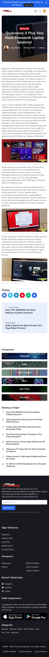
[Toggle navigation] (35, 11)
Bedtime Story (7, 538)
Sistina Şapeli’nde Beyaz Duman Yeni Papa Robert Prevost (23, 327)
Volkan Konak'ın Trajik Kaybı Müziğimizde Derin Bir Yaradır (26, 457)
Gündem (5, 629)
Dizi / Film (25, 389)
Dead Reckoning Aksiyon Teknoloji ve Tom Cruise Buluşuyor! (24, 435)
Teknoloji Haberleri (21, 647)
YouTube (8, 588)
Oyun (24, 380)
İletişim (5, 567)
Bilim (24, 364)
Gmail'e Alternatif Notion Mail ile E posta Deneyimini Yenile (23, 428)
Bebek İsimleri (7, 546)
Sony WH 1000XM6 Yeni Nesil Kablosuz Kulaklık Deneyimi (20, 311)
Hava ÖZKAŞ (15, 48)
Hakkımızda (6, 563)
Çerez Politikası (32, 567)
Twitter (7, 591)
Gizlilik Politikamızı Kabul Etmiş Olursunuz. (25, 512)
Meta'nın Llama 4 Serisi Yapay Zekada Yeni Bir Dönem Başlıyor (25, 442)
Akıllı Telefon (24, 372)
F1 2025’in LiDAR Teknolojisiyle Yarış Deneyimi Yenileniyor (26, 465)
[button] (40, 11)
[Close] (46, 2)
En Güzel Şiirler (8, 549)
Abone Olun (8, 508)
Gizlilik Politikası (32, 563)
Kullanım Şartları (32, 571)
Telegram (8, 584)
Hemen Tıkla (28, 5)
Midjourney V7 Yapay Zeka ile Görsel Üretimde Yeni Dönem (26, 450)
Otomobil (24, 397)
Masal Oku (6, 535)
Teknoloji (25, 28)
